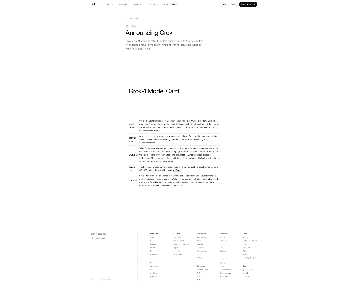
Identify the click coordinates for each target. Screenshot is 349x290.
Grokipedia (154, 254)
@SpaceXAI (247, 270)
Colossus (224, 241)
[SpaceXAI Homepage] (102, 4)
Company (152, 4)
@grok (245, 273)
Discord (246, 276)
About (222, 237)
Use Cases (177, 254)
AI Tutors (177, 170)
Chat (152, 237)
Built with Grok (105, 279)
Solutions (123, 4)
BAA (198, 276)
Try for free (246, 4)
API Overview (202, 237)
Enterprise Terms (250, 241)
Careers (223, 244)
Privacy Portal (225, 270)
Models (200, 244)
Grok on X (154, 276)
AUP (244, 251)
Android (153, 273)
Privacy (246, 244)
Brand (245, 254)
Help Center (225, 276)
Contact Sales (229, 4)
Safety (222, 263)
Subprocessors (226, 273)
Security (176, 251)
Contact (223, 251)
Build (152, 241)
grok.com (154, 266)
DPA (198, 280)
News (174, 4)
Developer (137, 4)
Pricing (165, 4)
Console (200, 248)
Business (177, 237)
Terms (245, 237)
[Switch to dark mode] (92, 279)
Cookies (246, 248)
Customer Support (181, 244)
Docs (199, 254)
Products (109, 4)
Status (199, 258)
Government (178, 241)
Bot (151, 251)
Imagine (153, 244)
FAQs (199, 273)
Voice (152, 248)
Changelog (201, 251)
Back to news (134, 19)
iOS (151, 270)
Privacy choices (249, 258)
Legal (175, 248)
